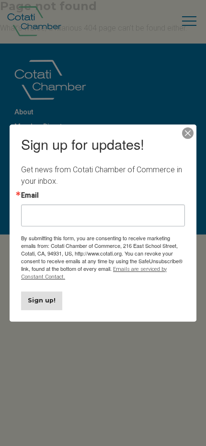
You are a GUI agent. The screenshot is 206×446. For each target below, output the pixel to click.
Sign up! (42, 300)
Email (30, 195)
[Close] (188, 133)
